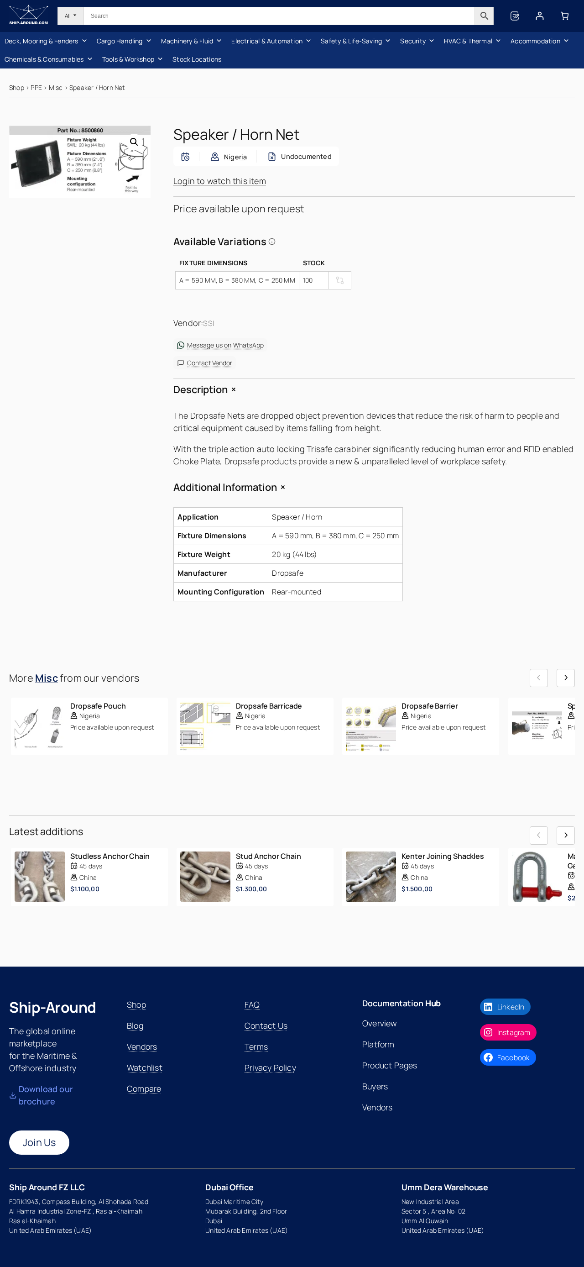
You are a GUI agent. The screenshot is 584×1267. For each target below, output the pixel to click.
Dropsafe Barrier (430, 706)
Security (413, 41)
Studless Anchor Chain (110, 856)
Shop (16, 87)
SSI (208, 323)
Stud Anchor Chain (268, 856)
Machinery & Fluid (187, 41)
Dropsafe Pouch (98, 706)
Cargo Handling (120, 41)
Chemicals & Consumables (44, 59)
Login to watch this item (219, 180)
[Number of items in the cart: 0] (564, 15)
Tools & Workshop (128, 59)
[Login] (539, 15)
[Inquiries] (515, 16)
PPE (36, 87)
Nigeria (235, 156)
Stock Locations (196, 59)
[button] (134, 142)
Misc (56, 87)
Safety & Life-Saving (351, 41)
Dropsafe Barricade (269, 706)
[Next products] (566, 678)
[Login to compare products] (340, 280)
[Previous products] (539, 678)
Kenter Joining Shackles (443, 856)
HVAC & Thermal (468, 41)
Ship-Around (52, 1007)
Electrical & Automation (266, 41)
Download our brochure (46, 1095)
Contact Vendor (209, 362)
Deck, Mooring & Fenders (41, 41)
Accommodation (535, 41)
